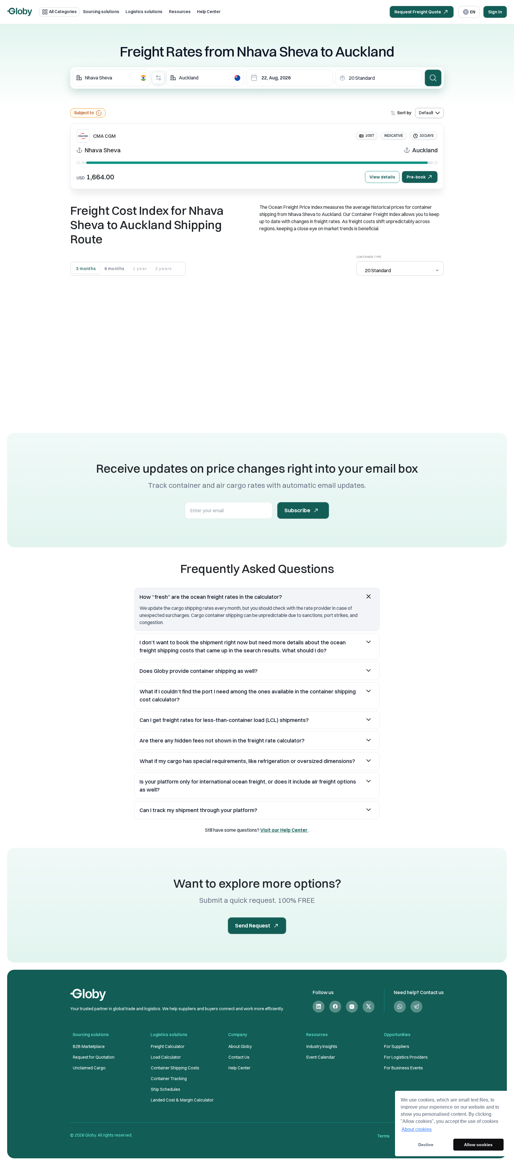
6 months (114, 268)
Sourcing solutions (101, 11)
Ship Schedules (165, 1089)
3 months (86, 268)
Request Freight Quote (417, 12)
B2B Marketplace (89, 1046)
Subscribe (297, 510)
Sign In (495, 12)
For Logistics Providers (406, 1057)
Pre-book (416, 177)
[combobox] (111, 78)
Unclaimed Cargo (89, 1068)
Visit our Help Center (284, 830)
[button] (257, 597)
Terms (383, 1136)
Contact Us (239, 1057)
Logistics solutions (144, 11)
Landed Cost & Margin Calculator (182, 1100)
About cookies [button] (417, 1129)
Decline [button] (425, 1144)
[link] (318, 1006)
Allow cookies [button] (478, 1144)
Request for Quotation (94, 1057)
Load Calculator (166, 1057)
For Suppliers (396, 1046)
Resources (180, 11)
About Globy (240, 1046)
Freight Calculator (167, 1046)
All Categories (63, 11)
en (472, 12)
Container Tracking (169, 1078)
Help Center (208, 11)
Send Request (252, 925)
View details (382, 177)
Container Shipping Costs (175, 1068)
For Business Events (403, 1068)
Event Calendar (320, 1057)
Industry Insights (321, 1046)
